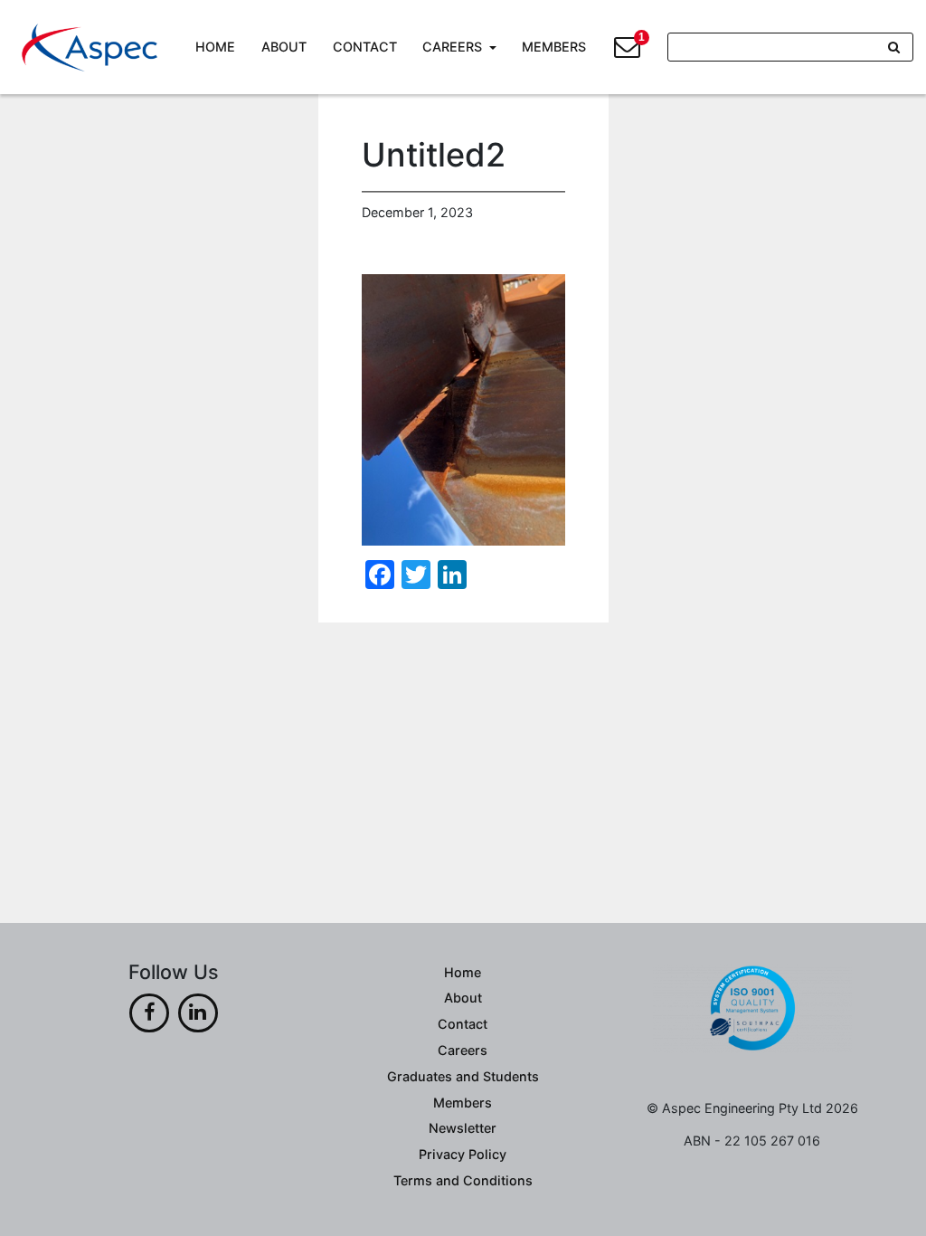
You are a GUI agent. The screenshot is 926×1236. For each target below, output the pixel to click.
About (284, 46)
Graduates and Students (463, 1076)
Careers (452, 46)
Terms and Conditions (463, 1180)
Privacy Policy (462, 1154)
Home (215, 46)
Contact (365, 46)
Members (554, 46)
